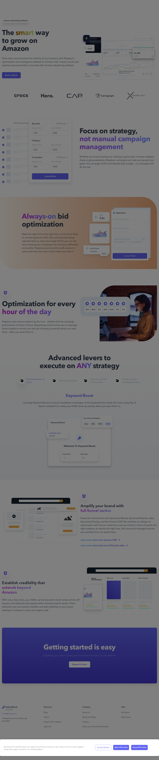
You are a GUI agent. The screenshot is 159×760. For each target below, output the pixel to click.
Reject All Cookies (121, 747)
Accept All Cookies (139, 747)
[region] (79, 747)
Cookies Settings (103, 747)
